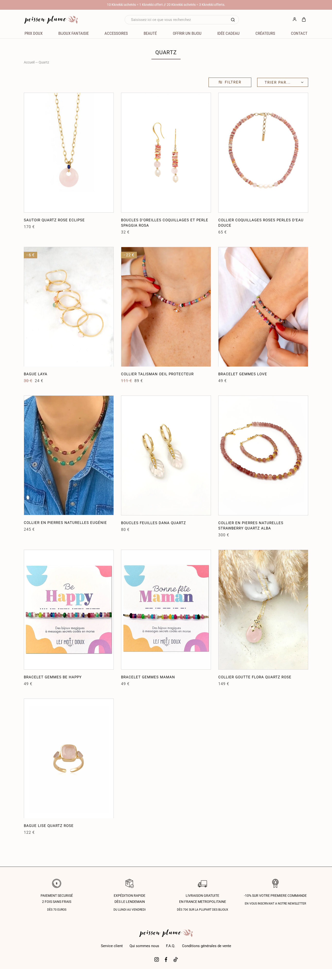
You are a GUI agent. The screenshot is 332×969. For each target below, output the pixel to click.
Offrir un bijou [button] (187, 33)
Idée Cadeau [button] (228, 33)
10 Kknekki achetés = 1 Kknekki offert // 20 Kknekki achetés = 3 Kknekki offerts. (166, 5)
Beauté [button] (150, 33)
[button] (27, 152)
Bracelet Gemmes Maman (148, 677)
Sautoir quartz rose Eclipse (54, 220)
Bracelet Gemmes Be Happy (53, 677)
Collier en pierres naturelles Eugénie (65, 522)
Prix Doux (34, 33)
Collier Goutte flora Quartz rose (254, 677)
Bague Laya (35, 374)
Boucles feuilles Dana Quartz (153, 523)
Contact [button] (299, 33)
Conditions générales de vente (206, 946)
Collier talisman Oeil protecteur (157, 374)
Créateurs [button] (265, 33)
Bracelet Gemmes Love (242, 374)
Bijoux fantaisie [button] (73, 33)
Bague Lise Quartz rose (49, 826)
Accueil (29, 62)
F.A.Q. (170, 946)
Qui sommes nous (144, 946)
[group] (69, 153)
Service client (112, 946)
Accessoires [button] (116, 33)
